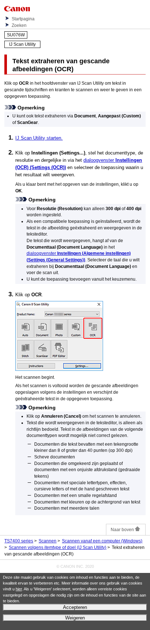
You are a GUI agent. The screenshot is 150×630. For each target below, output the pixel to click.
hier (19, 589)
